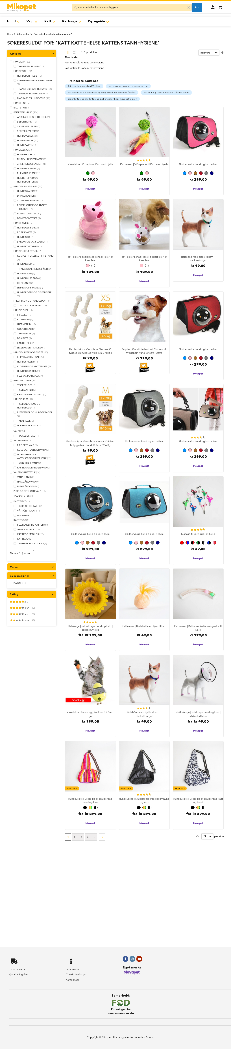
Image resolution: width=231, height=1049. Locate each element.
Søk (197, 7)
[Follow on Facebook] (125, 959)
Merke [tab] (14, 567)
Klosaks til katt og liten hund (198, 533)
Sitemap (150, 1037)
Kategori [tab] (15, 53)
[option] (88, 173)
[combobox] (132, 7)
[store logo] (21, 7)
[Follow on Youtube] (139, 959)
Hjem (10, 34)
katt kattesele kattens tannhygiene (84, 62)
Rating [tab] (14, 594)
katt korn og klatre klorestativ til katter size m (166, 92)
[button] (213, 7)
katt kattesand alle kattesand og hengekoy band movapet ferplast (102, 92)
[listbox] (90, 173)
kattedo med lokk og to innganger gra (128, 86)
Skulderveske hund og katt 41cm (198, 164)
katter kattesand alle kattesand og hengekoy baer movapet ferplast (102, 98)
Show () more (20, 553)
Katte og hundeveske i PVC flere (84, 86)
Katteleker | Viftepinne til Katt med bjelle (144, 164)
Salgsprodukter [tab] (19, 575)
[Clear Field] (189, 7)
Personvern (72, 969)
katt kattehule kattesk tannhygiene (84, 68)
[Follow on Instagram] (132, 959)
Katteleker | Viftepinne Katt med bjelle (90, 164)
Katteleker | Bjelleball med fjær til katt (144, 626)
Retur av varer (17, 969)
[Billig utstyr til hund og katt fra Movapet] (132, 974)
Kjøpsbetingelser (19, 974)
